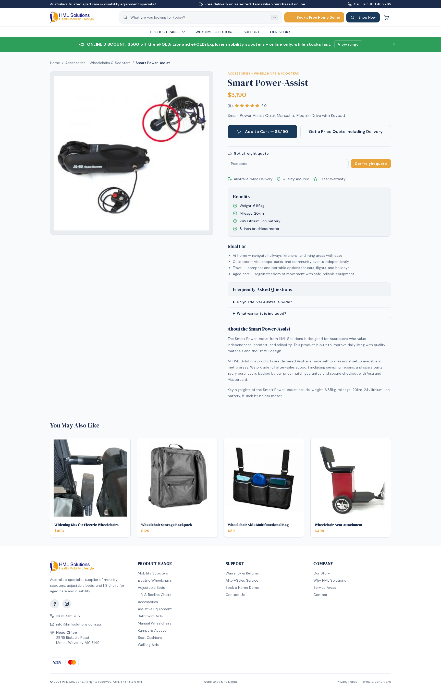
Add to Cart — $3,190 (266, 131)
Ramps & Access (152, 630)
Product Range (165, 32)
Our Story (280, 32)
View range (348, 44)
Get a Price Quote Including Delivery (346, 131)
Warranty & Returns (242, 573)
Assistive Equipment (155, 609)
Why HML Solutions (214, 32)
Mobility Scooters (153, 573)
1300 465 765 (68, 616)
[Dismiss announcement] (394, 44)
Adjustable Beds (151, 587)
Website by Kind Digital (220, 682)
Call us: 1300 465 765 (372, 4)
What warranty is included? (261, 313)
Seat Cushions (150, 637)
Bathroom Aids (150, 616)
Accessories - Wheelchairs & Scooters (97, 62)
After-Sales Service (242, 580)
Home (55, 62)
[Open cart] (386, 17)
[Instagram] (66, 603)
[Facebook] (54, 603)
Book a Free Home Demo (318, 17)
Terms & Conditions (376, 682)
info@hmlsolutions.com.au (78, 624)
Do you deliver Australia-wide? (264, 302)
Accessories (148, 601)
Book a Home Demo (242, 587)
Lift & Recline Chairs (154, 594)
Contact (320, 594)
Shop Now (367, 17)
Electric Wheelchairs (155, 580)
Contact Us (235, 594)
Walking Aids (148, 644)
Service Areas (324, 587)
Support (252, 32)
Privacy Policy (347, 682)
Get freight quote (371, 163)
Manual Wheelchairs (154, 623)
